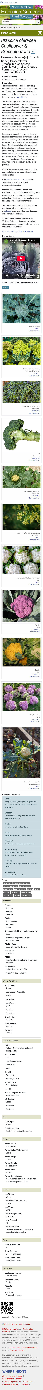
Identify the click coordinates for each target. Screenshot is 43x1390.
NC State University (10, 1329)
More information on (17, 231)
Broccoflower (18, 61)
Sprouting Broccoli (14, 72)
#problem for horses (10, 886)
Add (6, 287)
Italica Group (27, 66)
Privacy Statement (17, 1350)
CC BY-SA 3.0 (36, 458)
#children (6, 892)
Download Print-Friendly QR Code (16, 1317)
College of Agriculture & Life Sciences (17, 1381)
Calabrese (23, 64)
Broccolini (8, 64)
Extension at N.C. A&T (10, 1384)
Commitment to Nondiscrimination (23, 1347)
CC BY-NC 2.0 (36, 411)
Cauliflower (9, 66)
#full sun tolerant (25, 886)
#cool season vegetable (21, 883)
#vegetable (7, 883)
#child (37, 889)
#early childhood (19, 889)
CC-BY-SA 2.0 (36, 629)
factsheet (7, 211)
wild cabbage (21, 97)
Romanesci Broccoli (14, 69)
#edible (16, 895)
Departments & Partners (12, 1379)
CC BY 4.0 (37, 537)
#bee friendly (7, 889)
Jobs (20, 1376)
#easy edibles (26, 892)
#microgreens (26, 895)
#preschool (15, 892)
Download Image (34, 331)
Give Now (26, 1384)
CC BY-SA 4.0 (36, 496)
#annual (30, 889)
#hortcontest (7, 895)
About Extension (8, 1376)
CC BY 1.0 (37, 373)
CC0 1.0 (37, 328)
